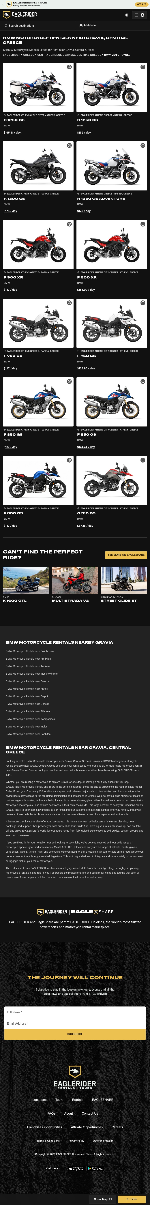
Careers (117, 1127)
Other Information (103, 1141)
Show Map (101, 1199)
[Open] (74, 25)
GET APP (141, 4)
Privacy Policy (76, 1141)
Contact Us (90, 1114)
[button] (38, 99)
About (68, 1114)
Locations (39, 1100)
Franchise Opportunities (44, 1127)
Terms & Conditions (48, 1141)
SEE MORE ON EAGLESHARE (126, 555)
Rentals (77, 1100)
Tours (59, 1100)
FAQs (51, 1114)
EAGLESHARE (102, 1100)
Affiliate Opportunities (87, 1127)
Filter (133, 1199)
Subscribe (75, 1034)
